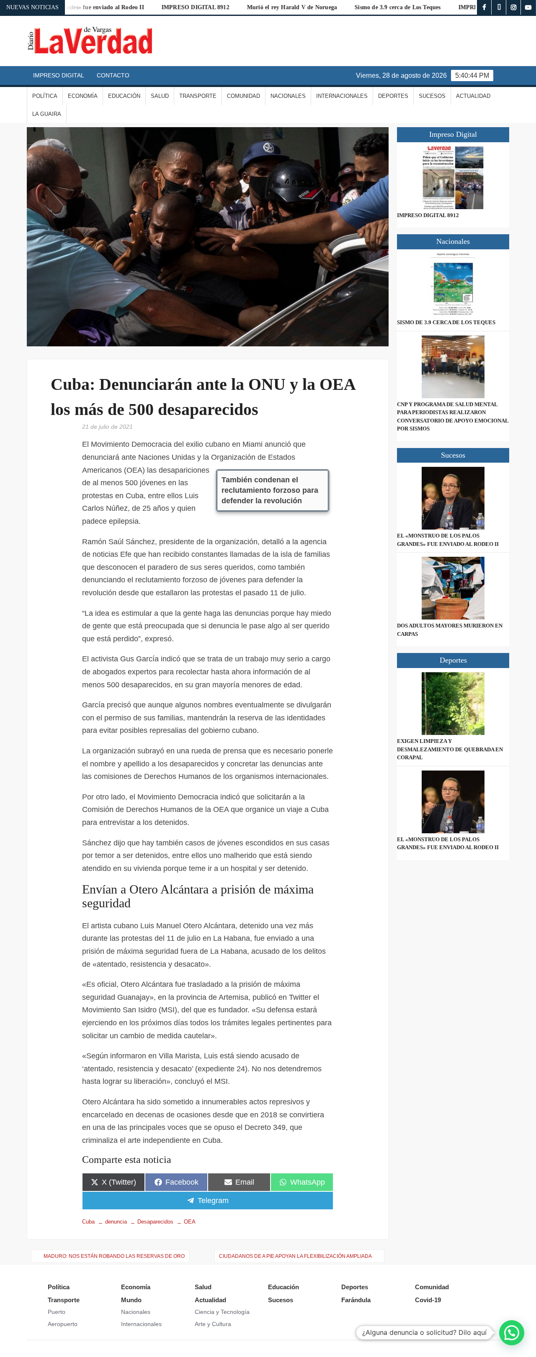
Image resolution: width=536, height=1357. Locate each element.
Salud (160, 96)
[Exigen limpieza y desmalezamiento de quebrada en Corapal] (453, 703)
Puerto (56, 1311)
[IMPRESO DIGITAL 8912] (453, 177)
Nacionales (288, 96)
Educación (124, 96)
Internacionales (342, 96)
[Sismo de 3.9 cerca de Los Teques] (453, 284)
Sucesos (432, 96)
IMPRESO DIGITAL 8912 (161, 7)
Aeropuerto (62, 1324)
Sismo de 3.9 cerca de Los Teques (363, 7)
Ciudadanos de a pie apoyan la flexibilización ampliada (295, 1256)
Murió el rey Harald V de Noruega (258, 7)
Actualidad (473, 96)
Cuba (88, 1222)
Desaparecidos (155, 1222)
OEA (190, 1222)
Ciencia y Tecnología (222, 1311)
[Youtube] (528, 7)
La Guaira (46, 114)
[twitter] (499, 7)
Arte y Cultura (213, 1324)
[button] (511, 1332)
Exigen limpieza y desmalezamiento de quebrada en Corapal (450, 749)
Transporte (197, 96)
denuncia (116, 1222)
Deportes (393, 96)
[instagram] (513, 7)
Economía (83, 96)
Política (44, 96)
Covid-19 (428, 1299)
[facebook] (484, 7)
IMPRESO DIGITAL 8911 (458, 7)
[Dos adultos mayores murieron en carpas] (453, 588)
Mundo (131, 1299)
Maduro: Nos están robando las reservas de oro (114, 1256)
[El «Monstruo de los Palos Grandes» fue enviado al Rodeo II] (453, 498)
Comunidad (243, 96)
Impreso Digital (58, 75)
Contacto (113, 75)
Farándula (356, 1299)
